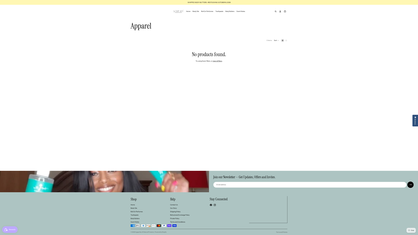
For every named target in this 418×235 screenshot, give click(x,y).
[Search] (275, 11)
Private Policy (174, 218)
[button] (276, 40)
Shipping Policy (175, 212)
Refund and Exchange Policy (180, 215)
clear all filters (217, 61)
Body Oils (134, 208)
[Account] (280, 11)
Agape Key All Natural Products (144, 232)
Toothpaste (134, 215)
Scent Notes (135, 222)
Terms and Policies (281, 232)
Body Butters (135, 218)
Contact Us (174, 205)
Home (133, 205)
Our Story (173, 208)
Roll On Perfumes (137, 212)
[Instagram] (214, 205)
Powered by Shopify (160, 232)
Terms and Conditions (177, 222)
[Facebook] (211, 205)
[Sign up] (410, 185)
